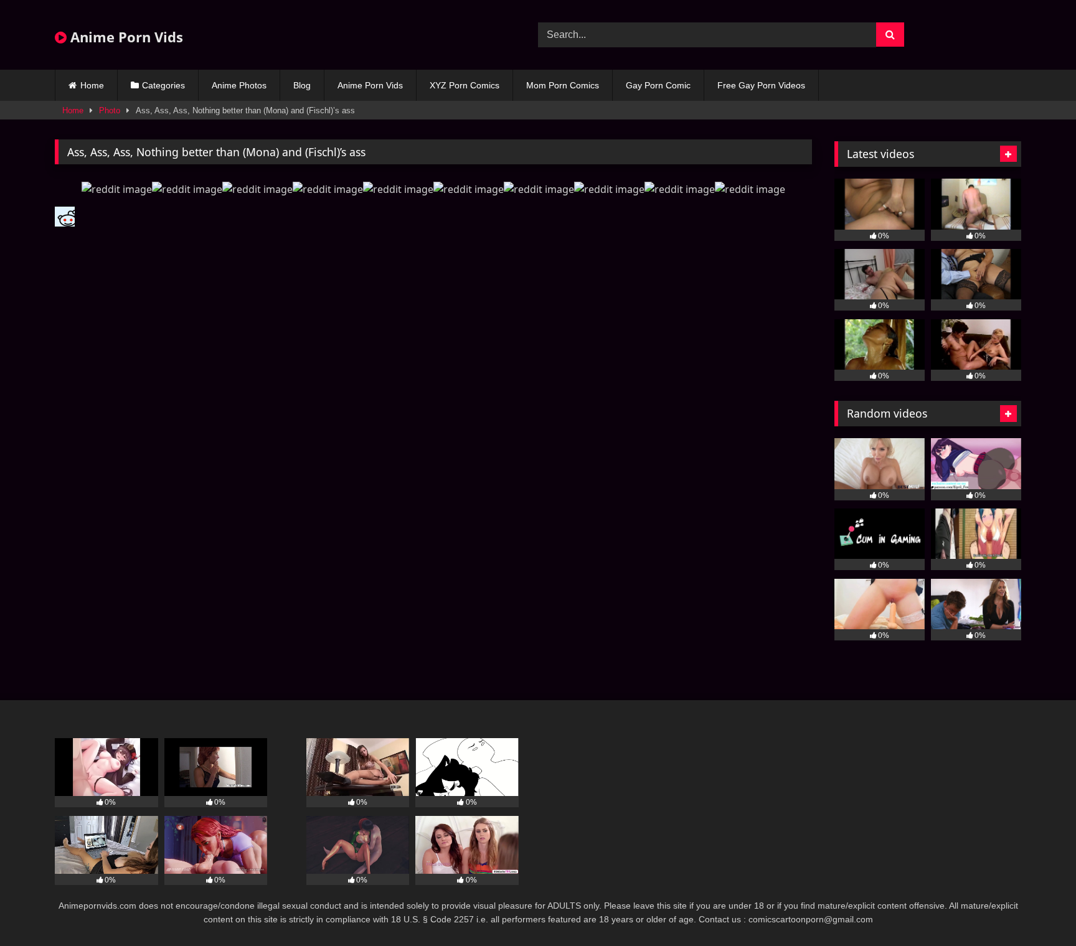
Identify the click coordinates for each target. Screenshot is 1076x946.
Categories (163, 85)
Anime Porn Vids (125, 36)
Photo (109, 110)
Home (92, 85)
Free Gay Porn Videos (761, 85)
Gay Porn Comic (658, 85)
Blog (302, 85)
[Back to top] (1037, 909)
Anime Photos (239, 85)
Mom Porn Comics (562, 85)
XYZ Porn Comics (464, 85)
